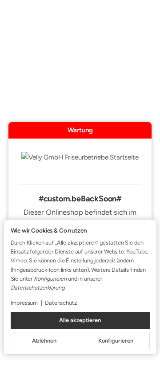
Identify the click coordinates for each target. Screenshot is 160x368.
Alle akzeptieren (80, 320)
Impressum (24, 302)
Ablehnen (44, 340)
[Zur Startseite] (80, 163)
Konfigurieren (115, 340)
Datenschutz (60, 302)
